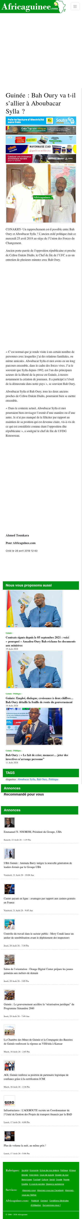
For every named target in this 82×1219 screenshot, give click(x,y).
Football (36, 1179)
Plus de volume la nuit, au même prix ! (25, 1145)
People (66, 1179)
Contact (44, 1200)
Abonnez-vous (29, 1190)
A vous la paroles (37, 1184)
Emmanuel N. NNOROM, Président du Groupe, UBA (33, 832)
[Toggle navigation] (75, 6)
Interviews (34, 1175)
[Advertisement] (41, 44)
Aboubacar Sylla (26, 779)
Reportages (27, 1179)
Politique (53, 779)
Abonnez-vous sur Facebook (50, 1190)
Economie (34, 1170)
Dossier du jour (62, 1175)
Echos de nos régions (49, 1170)
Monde (25, 1175)
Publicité (35, 1200)
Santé (52, 1179)
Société (25, 1170)
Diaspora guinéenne (55, 1184)
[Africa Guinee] (33, 6)
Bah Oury (42, 779)
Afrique (72, 1170)
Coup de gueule (47, 1175)
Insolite (25, 1184)
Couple (59, 1179)
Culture (45, 1179)
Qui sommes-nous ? (52, 1205)
